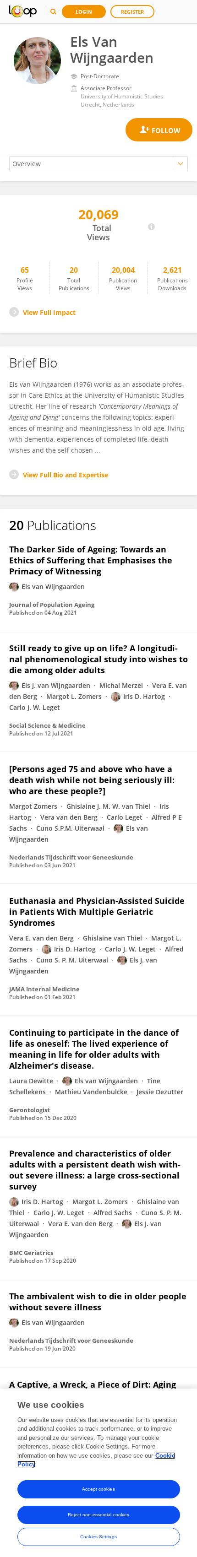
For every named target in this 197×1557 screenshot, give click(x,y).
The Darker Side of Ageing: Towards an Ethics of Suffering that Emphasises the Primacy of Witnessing (90, 560)
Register (132, 11)
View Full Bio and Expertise (65, 474)
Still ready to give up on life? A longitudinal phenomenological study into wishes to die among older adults (98, 659)
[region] (98, 1473)
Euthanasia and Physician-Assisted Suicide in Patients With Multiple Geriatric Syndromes (97, 911)
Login (84, 11)
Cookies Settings (98, 1536)
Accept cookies (98, 1489)
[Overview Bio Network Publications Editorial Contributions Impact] (98, 163)
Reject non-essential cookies (99, 1514)
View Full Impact (49, 312)
